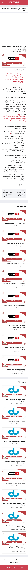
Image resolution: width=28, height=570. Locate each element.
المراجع (21, 83)
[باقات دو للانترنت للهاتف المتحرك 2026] (14, 437)
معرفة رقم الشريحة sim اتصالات (12, 118)
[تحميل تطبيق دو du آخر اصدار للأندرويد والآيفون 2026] (14, 521)
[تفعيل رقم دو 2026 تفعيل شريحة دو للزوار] (14, 543)
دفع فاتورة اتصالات (16, 114)
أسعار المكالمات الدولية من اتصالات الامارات (21, 194)
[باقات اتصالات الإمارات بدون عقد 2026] (14, 219)
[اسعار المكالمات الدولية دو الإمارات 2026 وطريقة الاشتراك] (14, 500)
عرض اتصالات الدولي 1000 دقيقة (15, 74)
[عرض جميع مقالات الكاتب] (24, 50)
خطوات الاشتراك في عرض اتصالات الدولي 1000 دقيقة (14, 76)
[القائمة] (24, 2)
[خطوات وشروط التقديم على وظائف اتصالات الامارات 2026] (14, 322)
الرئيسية (24, 8)
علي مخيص (15, 49)
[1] (10, 133)
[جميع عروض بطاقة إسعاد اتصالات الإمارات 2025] (14, 366)
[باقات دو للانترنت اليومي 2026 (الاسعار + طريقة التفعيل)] (14, 458)
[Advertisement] (14, 30)
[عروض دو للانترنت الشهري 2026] (14, 416)
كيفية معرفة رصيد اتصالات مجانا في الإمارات (7, 194)
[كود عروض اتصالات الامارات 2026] (14, 239)
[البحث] (3, 2)
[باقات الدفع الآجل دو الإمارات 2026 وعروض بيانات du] (14, 396)
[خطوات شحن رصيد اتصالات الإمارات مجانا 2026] (14, 280)
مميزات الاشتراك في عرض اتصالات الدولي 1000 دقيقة (14, 80)
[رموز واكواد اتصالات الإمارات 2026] (14, 259)
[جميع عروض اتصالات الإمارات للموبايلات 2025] (14, 344)
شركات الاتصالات (15, 8)
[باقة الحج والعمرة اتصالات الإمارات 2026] (14, 301)
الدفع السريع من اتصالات (19, 120)
